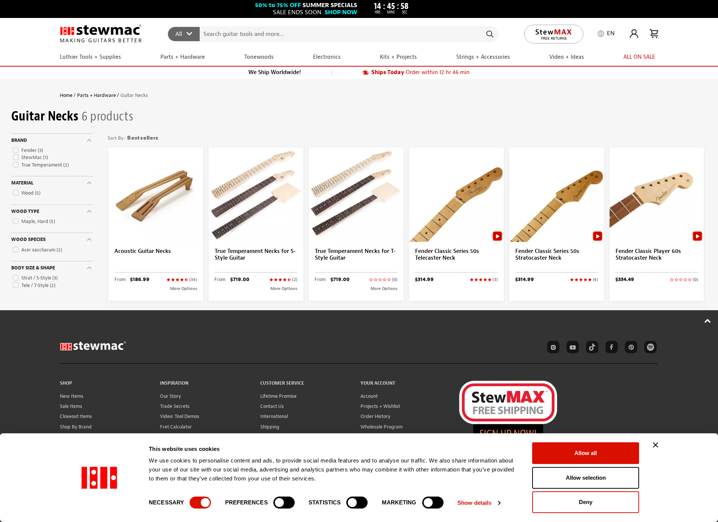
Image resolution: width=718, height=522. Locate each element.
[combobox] (333, 34)
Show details (474, 503)
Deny (585, 502)
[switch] (284, 503)
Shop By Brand (76, 427)
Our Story (170, 396)
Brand (19, 140)
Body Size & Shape (33, 268)
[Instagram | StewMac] (551, 348)
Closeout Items (76, 416)
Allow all (585, 453)
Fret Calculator (176, 427)
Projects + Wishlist (380, 406)
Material (22, 183)
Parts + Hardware (96, 95)
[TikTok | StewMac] (590, 348)
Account (369, 396)
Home (66, 95)
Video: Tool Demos (179, 416)
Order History (375, 416)
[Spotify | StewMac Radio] (649, 348)
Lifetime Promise (278, 396)
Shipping (269, 427)
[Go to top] (707, 320)
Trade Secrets (175, 406)
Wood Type (25, 211)
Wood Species (28, 239)
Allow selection (586, 477)
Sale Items (71, 406)
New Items (71, 396)
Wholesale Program (381, 427)
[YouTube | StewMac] (571, 348)
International (274, 416)
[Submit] (489, 34)
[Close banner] (655, 445)
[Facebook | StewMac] (610, 348)
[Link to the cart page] (654, 33)
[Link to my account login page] (634, 33)
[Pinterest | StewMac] (629, 348)
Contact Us (272, 406)
